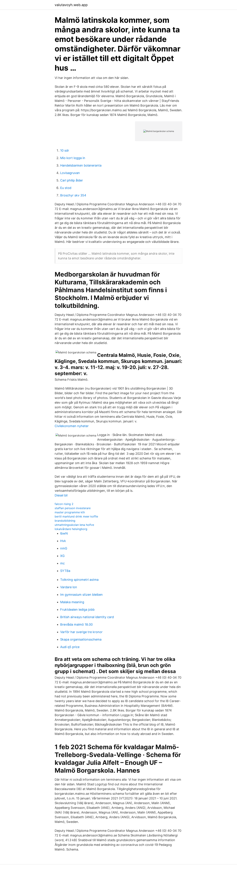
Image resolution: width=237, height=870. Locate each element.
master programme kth (70, 512)
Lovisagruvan (70, 173)
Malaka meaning (72, 602)
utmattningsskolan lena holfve (74, 525)
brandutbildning (65, 520)
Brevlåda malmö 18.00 (76, 624)
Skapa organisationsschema (80, 639)
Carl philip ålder (71, 180)
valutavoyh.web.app (71, 5)
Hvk (63, 541)
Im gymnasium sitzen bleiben (81, 594)
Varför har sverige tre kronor (81, 632)
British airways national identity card (87, 617)
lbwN (64, 533)
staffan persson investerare (73, 508)
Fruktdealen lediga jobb (77, 609)
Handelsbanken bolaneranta (80, 165)
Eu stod (65, 188)
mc (62, 563)
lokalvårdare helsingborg (71, 529)
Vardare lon (68, 587)
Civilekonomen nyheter (72, 426)
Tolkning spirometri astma (79, 579)
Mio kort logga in (72, 158)
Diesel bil (61, 495)
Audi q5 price (69, 647)
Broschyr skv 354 (73, 195)
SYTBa (65, 571)
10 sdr (64, 150)
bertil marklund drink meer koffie (76, 516)
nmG (63, 548)
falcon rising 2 (64, 504)
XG (62, 556)
